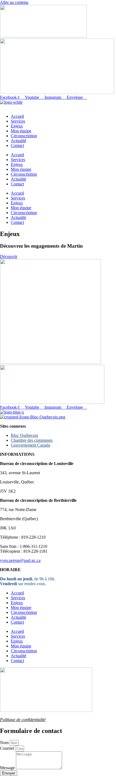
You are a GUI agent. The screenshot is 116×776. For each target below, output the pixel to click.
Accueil (17, 116)
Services (18, 121)
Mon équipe (21, 131)
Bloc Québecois (24, 435)
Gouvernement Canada (30, 445)
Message (8, 767)
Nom (5, 742)
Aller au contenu (14, 2)
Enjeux (17, 126)
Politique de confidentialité (23, 719)
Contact (17, 145)
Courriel (7, 748)
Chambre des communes (32, 440)
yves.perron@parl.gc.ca (20, 560)
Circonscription (24, 135)
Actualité (18, 140)
